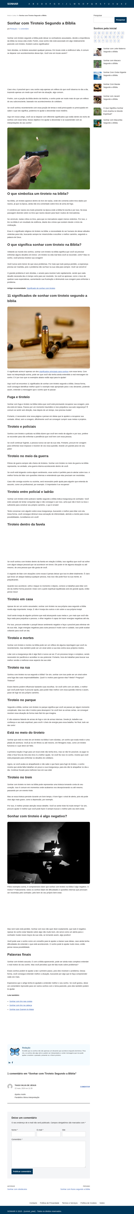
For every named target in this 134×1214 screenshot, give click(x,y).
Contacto (33, 1203)
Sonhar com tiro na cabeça (20, 1005)
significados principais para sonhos (53, 372)
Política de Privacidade (49, 1203)
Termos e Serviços (70, 1203)
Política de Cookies (89, 1203)
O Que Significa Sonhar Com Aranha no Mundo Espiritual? (113, 111)
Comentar (85, 1087)
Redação (13, 29)
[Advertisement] (48, 72)
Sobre (102, 1203)
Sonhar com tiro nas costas (20, 1001)
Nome (15, 1130)
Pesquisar (98, 15)
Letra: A (15, 15)
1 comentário (24, 29)
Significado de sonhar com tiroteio (41, 288)
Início (9, 15)
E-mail (40, 1130)
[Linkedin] (9, 1063)
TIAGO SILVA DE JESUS (25, 1085)
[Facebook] (12, 1063)
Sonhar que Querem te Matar (21, 1009)
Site (63, 1130)
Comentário (17, 1139)
